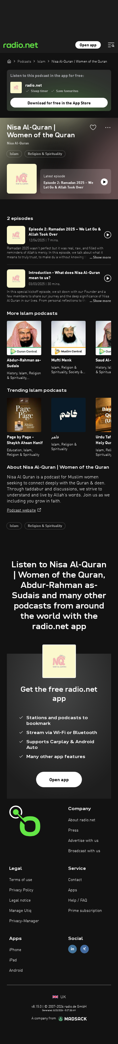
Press (73, 830)
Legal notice (20, 900)
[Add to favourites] (93, 127)
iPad (13, 960)
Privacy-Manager (24, 921)
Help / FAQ (77, 900)
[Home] (9, 61)
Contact (75, 880)
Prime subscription (85, 911)
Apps (72, 890)
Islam (14, 154)
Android (16, 971)
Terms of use (20, 880)
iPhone (15, 950)
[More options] (108, 127)
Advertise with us (83, 841)
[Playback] (104, 181)
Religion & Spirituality (45, 154)
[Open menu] (111, 44)
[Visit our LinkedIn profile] (72, 949)
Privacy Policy (21, 890)
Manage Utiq (20, 911)
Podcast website (21, 510)
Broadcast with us (84, 851)
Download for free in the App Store (59, 103)
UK (62, 997)
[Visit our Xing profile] (84, 949)
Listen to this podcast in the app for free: (47, 76)
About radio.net (81, 820)
